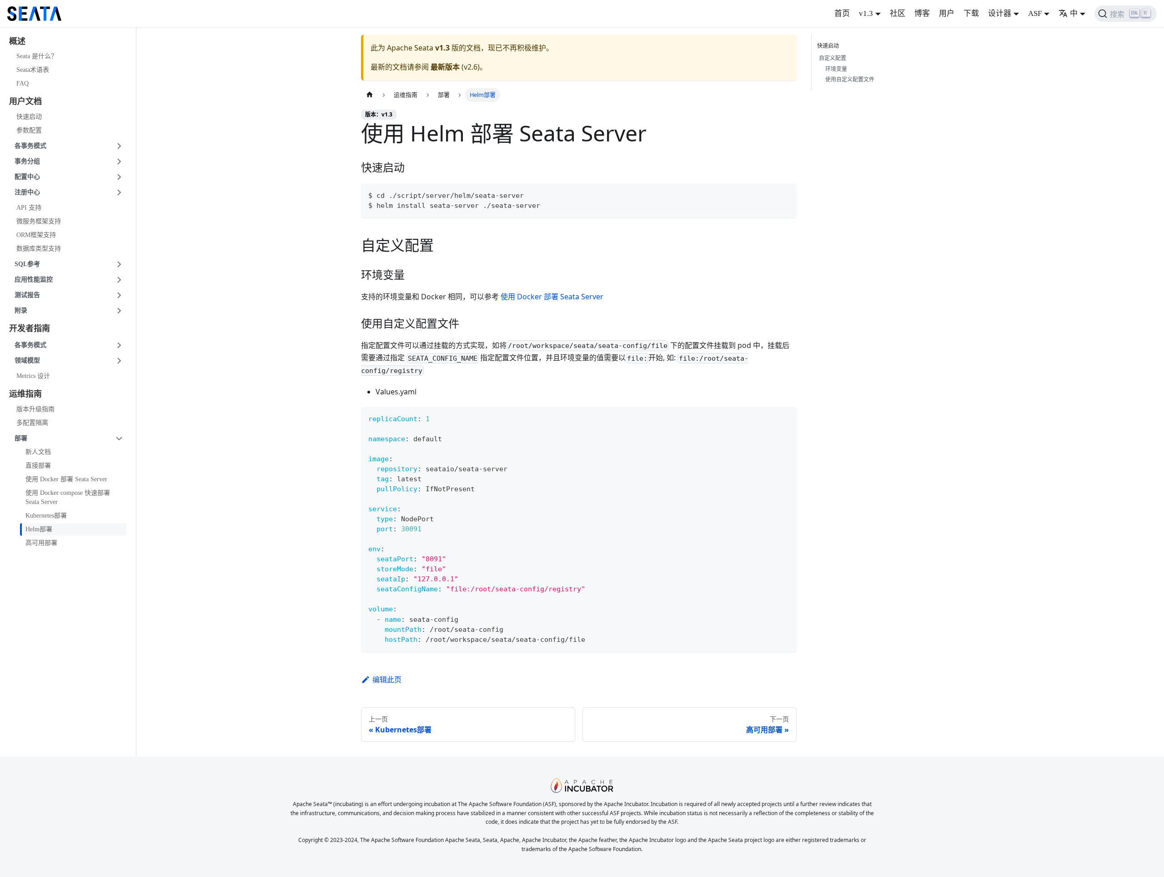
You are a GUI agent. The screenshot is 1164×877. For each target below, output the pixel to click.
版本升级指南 (35, 409)
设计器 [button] (999, 13)
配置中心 (27, 176)
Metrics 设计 (33, 376)
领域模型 (27, 361)
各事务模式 (30, 145)
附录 (21, 310)
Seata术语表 (32, 70)
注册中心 (27, 192)
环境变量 (836, 69)
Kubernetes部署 (46, 515)
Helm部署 (38, 529)
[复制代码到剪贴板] (785, 194)
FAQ (22, 84)
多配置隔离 (32, 422)
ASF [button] (1035, 13)
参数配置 (29, 130)
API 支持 (28, 207)
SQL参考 (27, 264)
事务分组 (27, 161)
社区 (897, 13)
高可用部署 (41, 542)
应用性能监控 (34, 279)
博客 (922, 13)
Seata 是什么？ (36, 56)
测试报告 (27, 295)
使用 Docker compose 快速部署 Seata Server (67, 497)
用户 (946, 13)
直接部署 (38, 465)
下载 (971, 13)
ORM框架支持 (36, 235)
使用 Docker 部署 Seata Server (66, 479)
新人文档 (38, 452)
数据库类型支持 (38, 248)
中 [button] (1074, 13)
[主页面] (369, 95)
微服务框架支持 (38, 221)
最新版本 (445, 67)
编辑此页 (386, 680)
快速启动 (29, 116)
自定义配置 (832, 58)
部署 (21, 438)
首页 (842, 13)
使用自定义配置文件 (849, 79)
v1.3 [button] (866, 13)
